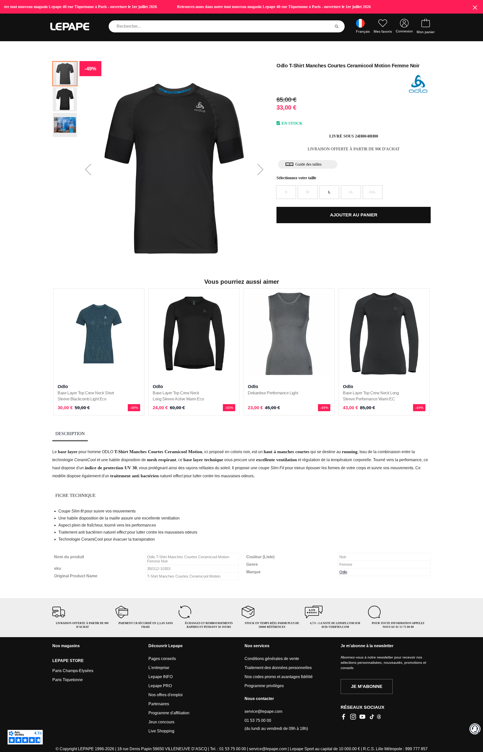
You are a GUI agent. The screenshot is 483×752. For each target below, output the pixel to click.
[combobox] (221, 26)
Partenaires (158, 704)
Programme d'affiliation (168, 713)
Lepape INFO (160, 677)
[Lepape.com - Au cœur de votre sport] (73, 26)
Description (70, 433)
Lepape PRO (160, 686)
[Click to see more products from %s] (418, 83)
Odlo (343, 572)
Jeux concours (161, 722)
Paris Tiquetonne (67, 680)
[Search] (337, 26)
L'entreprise (158, 668)
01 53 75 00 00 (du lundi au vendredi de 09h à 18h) (276, 724)
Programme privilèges (264, 686)
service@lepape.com (263, 711)
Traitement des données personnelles (278, 668)
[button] (88, 169)
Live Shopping (161, 731)
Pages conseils (162, 658)
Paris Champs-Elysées (72, 671)
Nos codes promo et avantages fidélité (279, 677)
